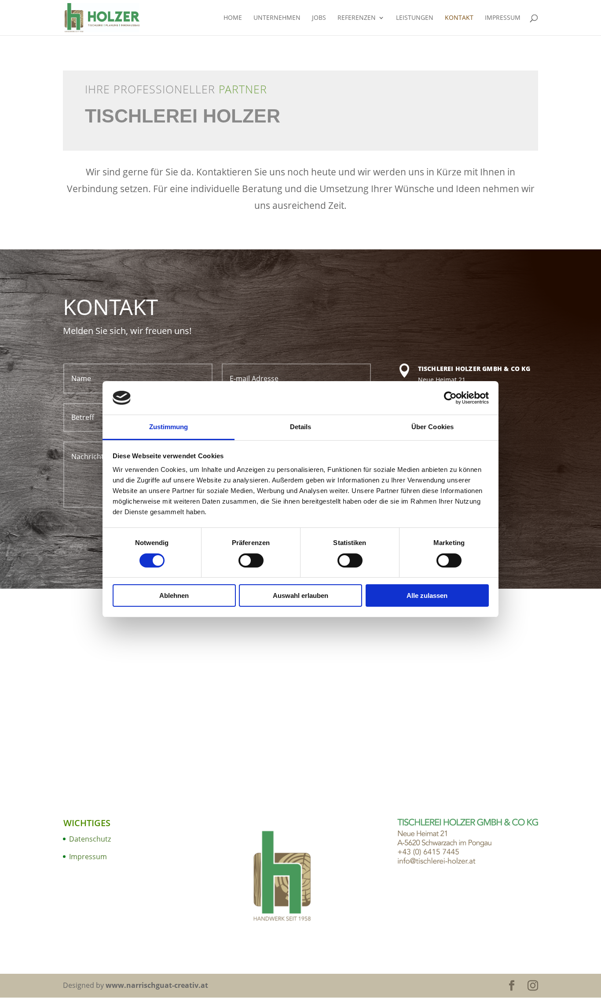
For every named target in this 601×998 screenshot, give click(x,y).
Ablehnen (174, 595)
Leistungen (414, 18)
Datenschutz (90, 839)
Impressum (502, 18)
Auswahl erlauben (300, 595)
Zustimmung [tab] (168, 426)
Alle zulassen (427, 595)
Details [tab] (300, 426)
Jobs (319, 18)
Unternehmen (276, 18)
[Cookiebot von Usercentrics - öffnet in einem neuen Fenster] (450, 397)
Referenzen (356, 18)
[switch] (251, 560)
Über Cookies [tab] (432, 426)
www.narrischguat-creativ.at (157, 985)
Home (233, 18)
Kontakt (459, 18)
